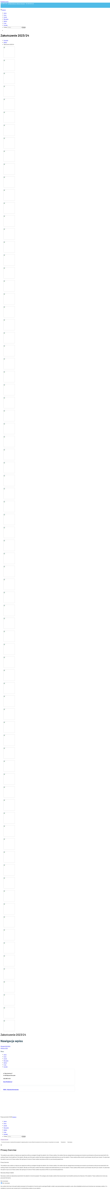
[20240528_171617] (9, 511)
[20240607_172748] (9, 174)
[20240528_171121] (9, 966)
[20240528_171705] (9, 498)
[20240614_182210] (9, 278)
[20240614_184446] (9, 291)
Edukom (14, 1117)
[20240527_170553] (9, 953)
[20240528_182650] (9, 641)
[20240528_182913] (9, 563)
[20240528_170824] (9, 693)
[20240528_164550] (9, 732)
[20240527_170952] (9, 771)
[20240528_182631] (9, 654)
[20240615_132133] (9, 330)
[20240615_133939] (9, 343)
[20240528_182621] (9, 667)
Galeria (5, 21)
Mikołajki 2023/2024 (5, 1046)
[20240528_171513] (9, 875)
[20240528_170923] (9, 1017)
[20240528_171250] (9, 914)
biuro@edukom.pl (7, 1081)
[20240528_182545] (9, 459)
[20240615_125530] (9, 304)
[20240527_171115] (9, 745)
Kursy (5, 15)
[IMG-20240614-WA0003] (9, 96)
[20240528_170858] (9, 1030)
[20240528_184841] (9, 550)
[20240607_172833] (9, 57)
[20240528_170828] (9, 758)
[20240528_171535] (9, 862)
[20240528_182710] (9, 615)
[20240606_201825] (9, 187)
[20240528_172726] (9, 382)
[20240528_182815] (9, 524)
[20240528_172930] (9, 446)
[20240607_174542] (9, 226)
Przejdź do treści (5, 1)
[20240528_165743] (9, 719)
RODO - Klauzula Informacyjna (11, 1089)
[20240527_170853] (9, 784)
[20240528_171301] (9, 901)
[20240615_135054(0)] (9, 369)
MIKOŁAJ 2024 (4, 1048)
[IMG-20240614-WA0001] (9, 70)
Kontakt (6, 25)
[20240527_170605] (9, 836)
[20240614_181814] (9, 252)
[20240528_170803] (9, 706)
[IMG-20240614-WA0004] (9, 109)
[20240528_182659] (9, 628)
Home (5, 13)
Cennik (5, 17)
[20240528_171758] (9, 472)
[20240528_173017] (9, 433)
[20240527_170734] (9, 810)
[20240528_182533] (9, 407)
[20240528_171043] (9, 991)
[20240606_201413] (9, 122)
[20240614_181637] (9, 239)
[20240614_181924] (9, 265)
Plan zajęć (6, 19)
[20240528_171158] (9, 849)
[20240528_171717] (9, 485)
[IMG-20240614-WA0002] (9, 83)
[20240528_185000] (9, 537)
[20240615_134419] (9, 356)
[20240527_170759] (9, 797)
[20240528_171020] (9, 1004)
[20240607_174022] (9, 213)
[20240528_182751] (9, 602)
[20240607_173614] (9, 200)
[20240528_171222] (9, 940)
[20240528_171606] (9, 576)
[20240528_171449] (9, 888)
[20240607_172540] (9, 161)
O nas (5, 23)
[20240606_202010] (9, 148)
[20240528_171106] (9, 979)
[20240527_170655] (9, 823)
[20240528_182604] (9, 680)
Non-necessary (6, 1183)
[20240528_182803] (9, 589)
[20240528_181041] (9, 420)
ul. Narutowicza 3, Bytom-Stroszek (16, 3)
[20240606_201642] (9, 135)
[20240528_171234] (9, 927)
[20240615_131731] (9, 317)
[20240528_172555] (9, 394)
